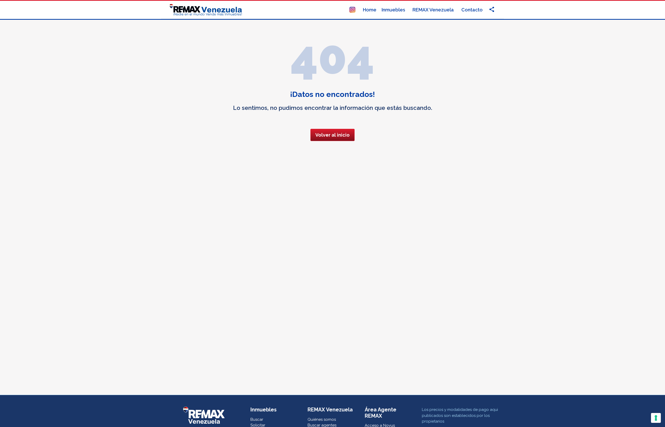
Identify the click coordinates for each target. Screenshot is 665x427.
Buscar (256, 419)
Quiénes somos (322, 419)
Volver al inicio (332, 135)
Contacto (472, 9)
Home (369, 9)
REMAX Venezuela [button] (434, 9)
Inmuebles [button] (394, 9)
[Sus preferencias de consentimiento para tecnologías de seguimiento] (656, 418)
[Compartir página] (352, 9)
